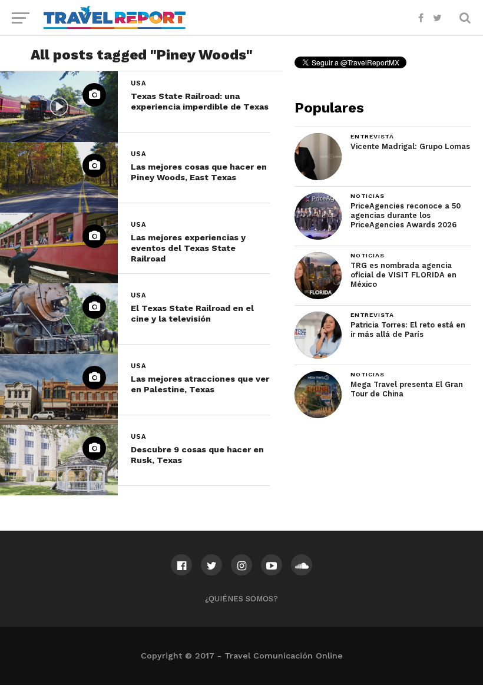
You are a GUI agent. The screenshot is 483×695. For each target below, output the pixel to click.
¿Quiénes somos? (241, 598)
